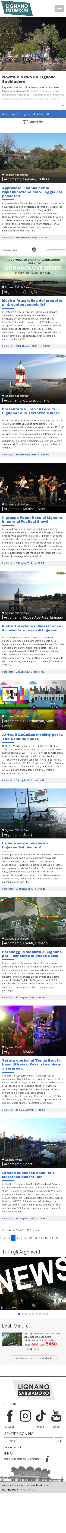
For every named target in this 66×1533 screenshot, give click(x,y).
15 (57, 1238)
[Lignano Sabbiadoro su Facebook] (9, 1415)
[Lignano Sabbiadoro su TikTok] (40, 1415)
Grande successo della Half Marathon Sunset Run (28, 1175)
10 (30, 1238)
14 (51, 1238)
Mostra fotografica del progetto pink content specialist (32, 302)
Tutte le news (9, 1307)
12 (40, 1238)
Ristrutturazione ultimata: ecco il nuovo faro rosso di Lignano (31, 628)
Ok (59, 1441)
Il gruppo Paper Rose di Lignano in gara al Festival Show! (32, 519)
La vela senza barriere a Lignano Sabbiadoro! (25, 845)
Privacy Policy (27, 1490)
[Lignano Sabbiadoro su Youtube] (56, 1415)
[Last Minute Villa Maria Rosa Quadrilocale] (12, 1339)
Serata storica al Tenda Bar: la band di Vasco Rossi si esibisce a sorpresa (31, 1064)
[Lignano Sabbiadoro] (33, 1390)
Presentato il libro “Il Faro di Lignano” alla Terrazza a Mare (31, 411)
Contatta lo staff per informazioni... (23, 1459)
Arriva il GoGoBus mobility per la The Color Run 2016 (32, 736)
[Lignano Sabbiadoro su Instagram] (25, 1415)
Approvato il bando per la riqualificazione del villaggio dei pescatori (32, 192)
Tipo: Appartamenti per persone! (41, 1333)
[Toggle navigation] (59, 8)
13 (46, 1238)
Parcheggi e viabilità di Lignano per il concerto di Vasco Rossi (32, 954)
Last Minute (45, 1358)
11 (35, 1238)
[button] (19, 1314)
